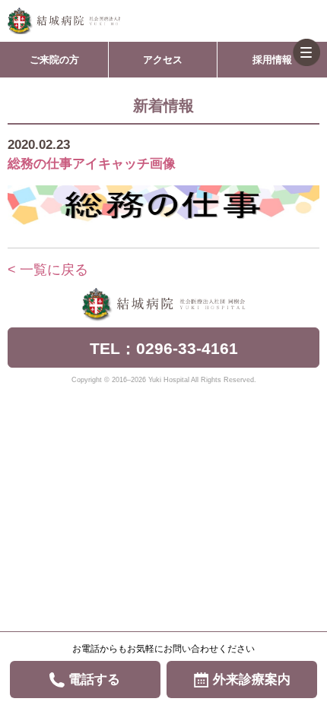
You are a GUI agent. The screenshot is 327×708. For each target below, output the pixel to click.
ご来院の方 (54, 59)
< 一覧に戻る (48, 269)
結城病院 (64, 21)
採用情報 (272, 59)
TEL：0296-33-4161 (164, 348)
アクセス (163, 59)
